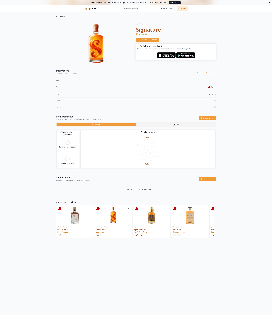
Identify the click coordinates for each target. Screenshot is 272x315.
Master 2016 (62, 229)
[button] (75, 221)
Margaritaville (101, 232)
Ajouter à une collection (149, 40)
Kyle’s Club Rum (140, 232)
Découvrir (174, 2)
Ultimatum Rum (178, 232)
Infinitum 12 (177, 229)
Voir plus (205, 73)
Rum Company (63, 232)
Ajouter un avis (208, 118)
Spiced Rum (101, 229)
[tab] (96, 124)
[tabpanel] (136, 149)
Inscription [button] (182, 8)
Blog (163, 8)
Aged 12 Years (140, 229)
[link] (136, 16)
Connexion (170, 8)
